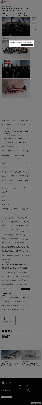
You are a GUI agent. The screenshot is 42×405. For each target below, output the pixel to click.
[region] (21, 43)
